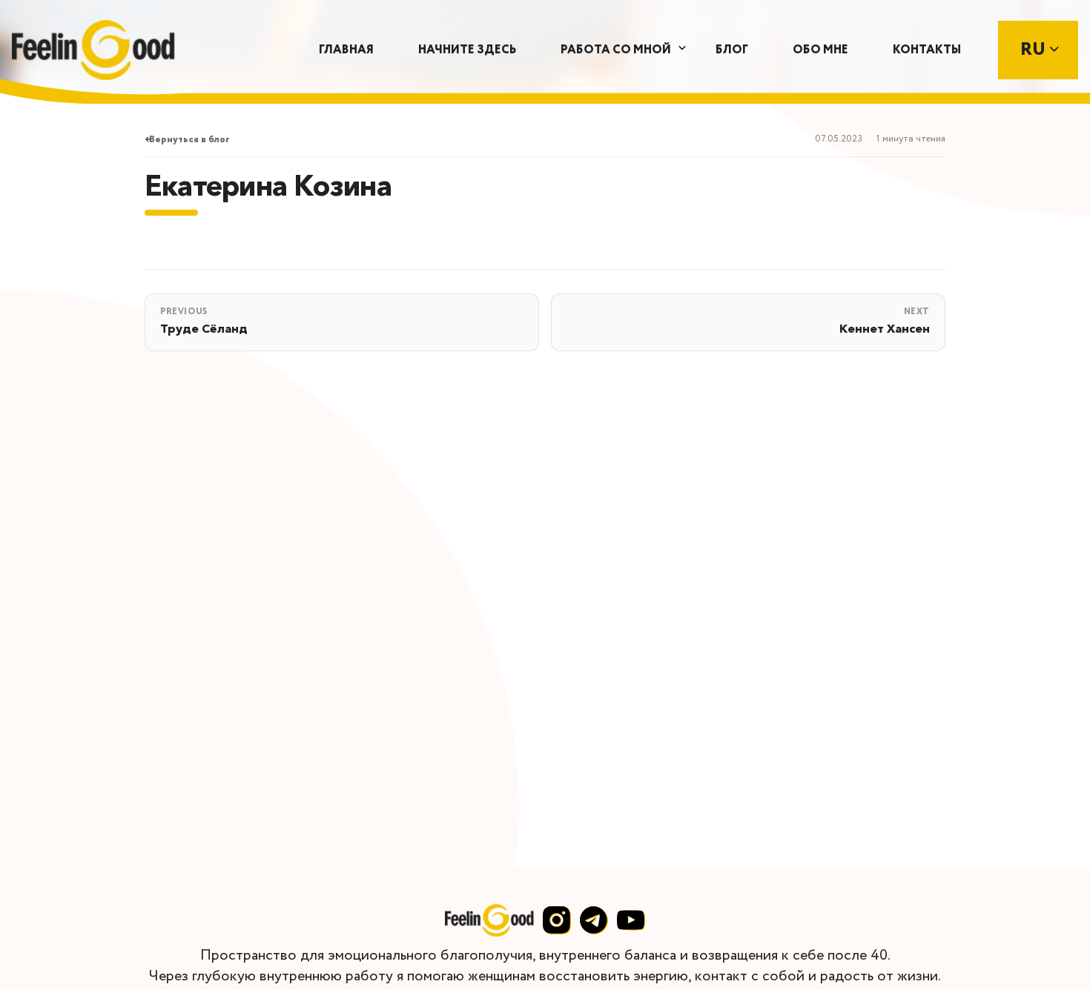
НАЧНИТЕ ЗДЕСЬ (467, 50)
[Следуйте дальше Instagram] (557, 920)
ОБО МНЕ (820, 50)
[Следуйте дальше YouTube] (631, 920)
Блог (732, 50)
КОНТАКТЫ (927, 50)
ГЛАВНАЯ (346, 50)
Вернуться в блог (189, 139)
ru (1034, 50)
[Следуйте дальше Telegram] (594, 920)
